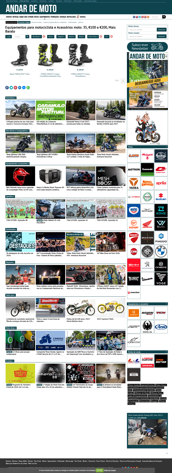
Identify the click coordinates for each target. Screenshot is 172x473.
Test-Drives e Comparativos (16, 131)
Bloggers (154, 401)
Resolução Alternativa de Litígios (16, 463)
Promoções (55, 16)
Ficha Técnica (100, 461)
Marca (50, 36)
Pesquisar (161, 30)
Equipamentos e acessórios (17, 163)
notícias (80, 22)
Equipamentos (52, 461)
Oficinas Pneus (157, 393)
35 (106, 36)
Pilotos (162, 401)
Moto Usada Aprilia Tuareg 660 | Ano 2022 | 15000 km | (145, 416)
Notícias (14, 461)
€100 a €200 (92, 36)
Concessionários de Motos (143, 390)
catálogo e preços (24, 22)
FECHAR (99, 470)
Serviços (131, 404)
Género (71, 36)
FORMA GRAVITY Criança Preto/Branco (80, 75)
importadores (72, 22)
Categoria (61, 36)
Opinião (31, 16)
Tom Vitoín (37, 461)
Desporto (9, 262)
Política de (110, 470)
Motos (44, 461)
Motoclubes (71, 16)
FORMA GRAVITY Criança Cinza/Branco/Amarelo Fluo (50, 75)
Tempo (81, 36)
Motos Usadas (133, 385)
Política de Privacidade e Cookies (130, 461)
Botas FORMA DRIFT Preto (20, 74)
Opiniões (9, 196)
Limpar (9, 36)
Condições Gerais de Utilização (152, 461)
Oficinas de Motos (142, 393)
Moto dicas (10, 328)
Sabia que (10, 295)
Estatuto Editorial (112, 461)
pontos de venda (36, 22)
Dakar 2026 (23, 16)
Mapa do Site (32, 463)
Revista (82, 16)
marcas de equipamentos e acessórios (55, 22)
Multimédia (10, 229)
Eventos (9, 16)
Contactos (91, 461)
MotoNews (10, 98)
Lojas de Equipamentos (137, 396)
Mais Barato (36, 36)
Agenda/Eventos (147, 385)
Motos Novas (161, 385)
